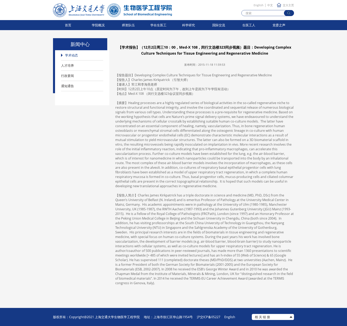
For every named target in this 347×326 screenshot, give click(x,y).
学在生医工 (158, 25)
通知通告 (67, 86)
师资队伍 (128, 25)
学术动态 (71, 55)
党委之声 (278, 25)
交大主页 (288, 5)
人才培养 (67, 65)
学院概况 (98, 25)
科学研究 (188, 25)
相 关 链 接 (262, 317)
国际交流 (218, 25)
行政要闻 (67, 76)
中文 (270, 5)
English (258, 5)
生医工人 (248, 25)
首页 (68, 25)
